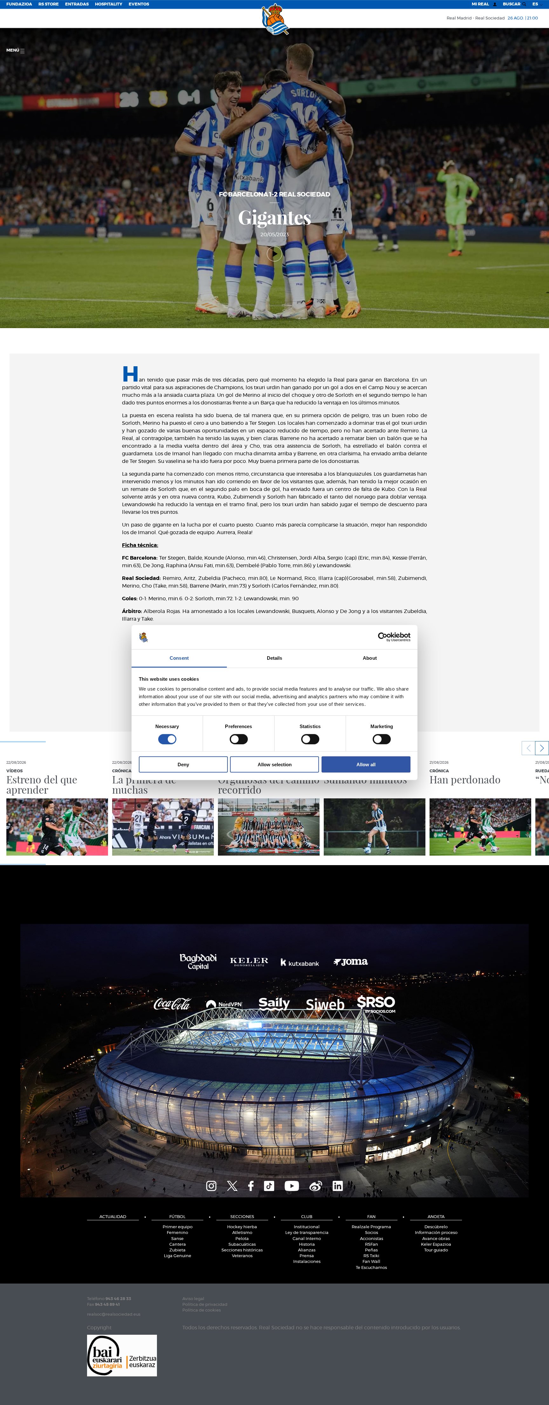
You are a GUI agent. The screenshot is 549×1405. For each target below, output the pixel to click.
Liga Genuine (177, 1256)
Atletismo (242, 1233)
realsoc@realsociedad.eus (113, 1314)
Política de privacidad (204, 1305)
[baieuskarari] (122, 1355)
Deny (183, 764)
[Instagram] (211, 1185)
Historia (307, 1245)
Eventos (139, 4)
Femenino (177, 1233)
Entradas (77, 4)
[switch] (239, 739)
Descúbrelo (436, 1227)
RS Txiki (371, 1256)
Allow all (366, 764)
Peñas (371, 1250)
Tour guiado (436, 1250)
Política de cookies (201, 1310)
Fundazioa (19, 4)
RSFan (371, 1245)
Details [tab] (274, 658)
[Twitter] (232, 1185)
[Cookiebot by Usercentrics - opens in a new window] (382, 637)
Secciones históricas (242, 1250)
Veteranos (242, 1256)
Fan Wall (371, 1262)
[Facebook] (251, 1185)
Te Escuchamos (371, 1268)
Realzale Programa (371, 1227)
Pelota (242, 1239)
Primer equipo (178, 1227)
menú (13, 50)
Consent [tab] (179, 658)
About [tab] (370, 658)
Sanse (177, 1239)
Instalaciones (307, 1262)
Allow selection (275, 764)
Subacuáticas (242, 1245)
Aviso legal (193, 1299)
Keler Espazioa (436, 1245)
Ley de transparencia (307, 1233)
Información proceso (436, 1233)
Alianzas (306, 1250)
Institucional (307, 1227)
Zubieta (177, 1250)
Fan (371, 1217)
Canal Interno (307, 1239)
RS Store (48, 4)
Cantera (177, 1245)
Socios (371, 1233)
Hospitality (108, 4)
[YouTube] (292, 1185)
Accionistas (371, 1239)
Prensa (307, 1256)
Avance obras (436, 1239)
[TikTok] (269, 1185)
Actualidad (112, 1217)
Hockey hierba (242, 1227)
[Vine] (315, 1185)
